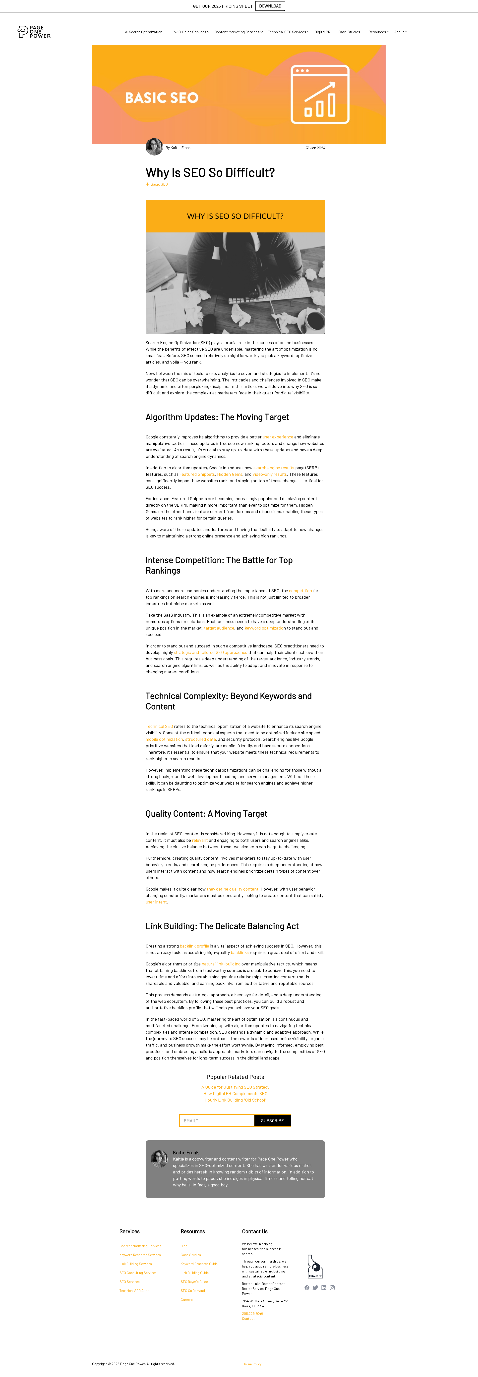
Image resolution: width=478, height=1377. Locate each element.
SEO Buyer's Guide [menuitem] (194, 1281)
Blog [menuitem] (184, 1246)
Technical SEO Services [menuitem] (287, 32)
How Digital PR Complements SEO (235, 1093)
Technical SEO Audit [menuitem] (135, 1290)
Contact (248, 1318)
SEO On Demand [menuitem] (193, 1290)
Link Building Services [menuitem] (188, 32)
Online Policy (252, 1364)
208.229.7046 (252, 1313)
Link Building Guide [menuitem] (195, 1273)
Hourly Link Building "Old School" (235, 1100)
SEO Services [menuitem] (130, 1281)
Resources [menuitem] (377, 32)
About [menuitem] (399, 32)
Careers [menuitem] (187, 1299)
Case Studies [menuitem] (349, 32)
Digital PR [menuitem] (322, 32)
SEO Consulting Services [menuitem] (138, 1273)
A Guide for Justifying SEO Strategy (235, 1087)
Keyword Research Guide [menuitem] (199, 1264)
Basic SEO (159, 184)
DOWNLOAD (270, 5)
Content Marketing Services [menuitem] (237, 32)
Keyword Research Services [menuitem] (140, 1255)
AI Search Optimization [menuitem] (143, 32)
